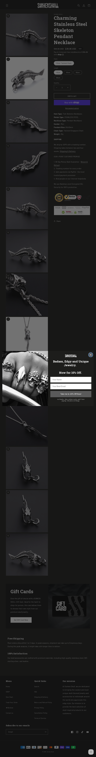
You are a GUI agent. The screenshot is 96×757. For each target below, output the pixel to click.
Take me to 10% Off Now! (70, 394)
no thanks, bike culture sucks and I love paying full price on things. (70, 400)
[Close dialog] (91, 355)
